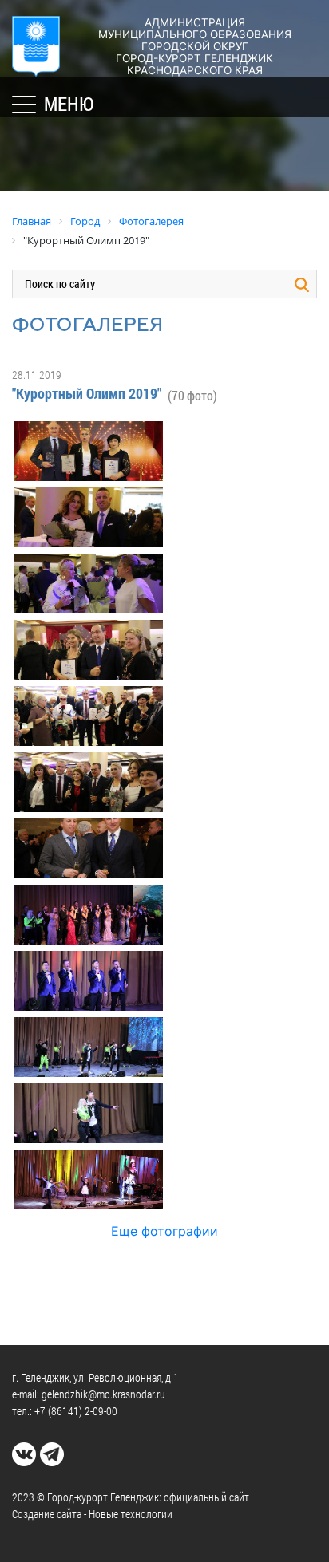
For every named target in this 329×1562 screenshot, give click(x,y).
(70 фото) (192, 395)
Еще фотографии (164, 1231)
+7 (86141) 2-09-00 (75, 1410)
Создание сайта (46, 1513)
